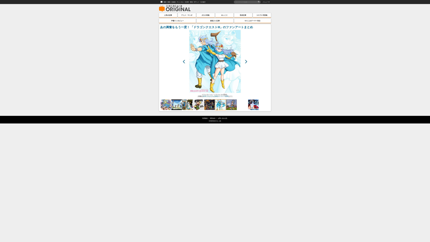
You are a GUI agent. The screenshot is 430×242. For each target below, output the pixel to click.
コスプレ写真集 (261, 15)
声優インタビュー (177, 21)
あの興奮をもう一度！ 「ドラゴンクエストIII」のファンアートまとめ (206, 27)
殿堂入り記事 (215, 21)
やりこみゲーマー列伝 (252, 21)
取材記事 (243, 15)
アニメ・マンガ (186, 15)
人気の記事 (168, 15)
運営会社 (212, 118)
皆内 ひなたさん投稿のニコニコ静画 (216, 96)
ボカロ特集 (206, 15)
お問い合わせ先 (222, 118)
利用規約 (205, 118)
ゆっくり (224, 15)
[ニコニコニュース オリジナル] (175, 8)
